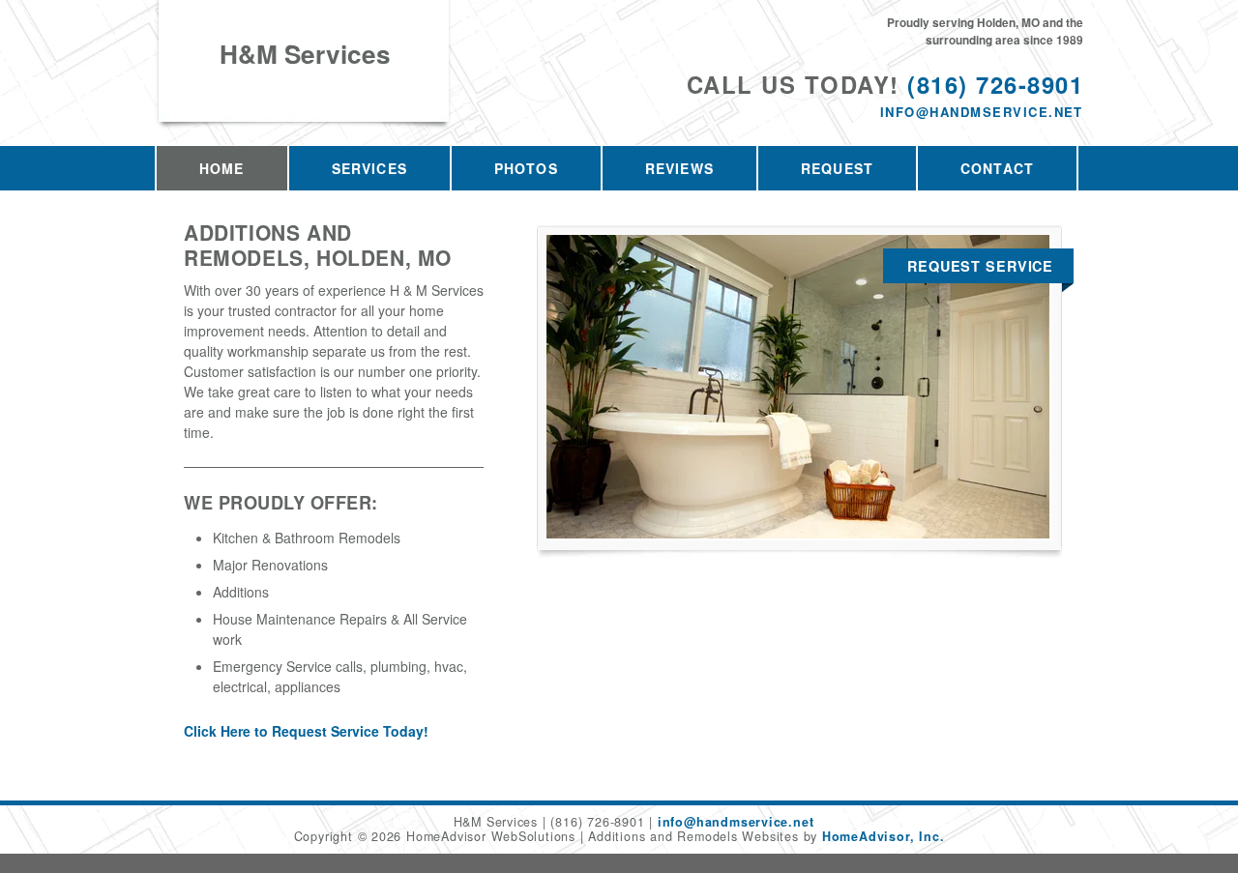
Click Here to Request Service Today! (306, 731)
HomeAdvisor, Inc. (883, 836)
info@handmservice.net (981, 111)
